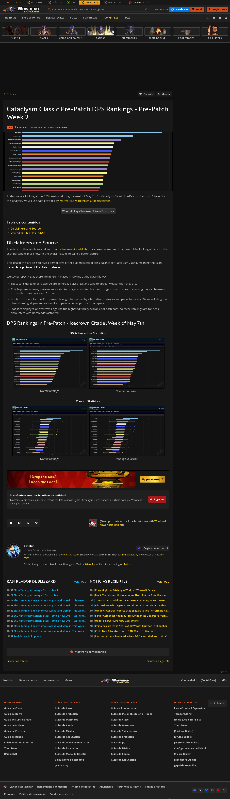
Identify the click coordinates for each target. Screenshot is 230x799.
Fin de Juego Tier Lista (187, 719)
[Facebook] (19, 523)
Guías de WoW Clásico (125, 702)
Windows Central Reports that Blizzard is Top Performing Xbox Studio (132, 610)
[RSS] (224, 790)
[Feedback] (219, 17)
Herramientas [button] (55, 17)
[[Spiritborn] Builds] (185, 765)
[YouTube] (218, 790)
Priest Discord (71, 554)
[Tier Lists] (61, 765)
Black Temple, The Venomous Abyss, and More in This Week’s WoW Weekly (50, 610)
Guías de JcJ (118, 742)
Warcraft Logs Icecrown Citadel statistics (84, 201)
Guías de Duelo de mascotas (72, 742)
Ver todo (80, 581)
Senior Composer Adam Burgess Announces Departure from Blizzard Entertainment (132, 615)
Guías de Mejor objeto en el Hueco (131, 713)
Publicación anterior (17, 661)
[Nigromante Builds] (186, 742)
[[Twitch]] (138, 548)
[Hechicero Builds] (185, 759)
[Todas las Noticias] (7, 3)
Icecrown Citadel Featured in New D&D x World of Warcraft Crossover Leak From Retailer (132, 636)
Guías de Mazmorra (66, 719)
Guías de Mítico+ (14, 725)
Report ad (223, 672)
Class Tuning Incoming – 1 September (36, 595)
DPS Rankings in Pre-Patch (28, 232)
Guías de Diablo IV (185, 702)
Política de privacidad (32, 794)
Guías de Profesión (15, 731)
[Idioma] (225, 17)
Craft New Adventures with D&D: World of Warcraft (125, 631)
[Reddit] (28, 523)
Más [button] (127, 17)
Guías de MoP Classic (68, 702)
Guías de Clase (13, 708)
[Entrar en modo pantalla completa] (208, 17)
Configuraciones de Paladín (190, 748)
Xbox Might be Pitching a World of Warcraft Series (125, 590)
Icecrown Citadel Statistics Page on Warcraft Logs (93, 249)
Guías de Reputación (67, 736)
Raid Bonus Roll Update (27, 636)
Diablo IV (138, 2)
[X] (200, 790)
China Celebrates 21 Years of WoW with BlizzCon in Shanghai (131, 626)
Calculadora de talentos (18, 742)
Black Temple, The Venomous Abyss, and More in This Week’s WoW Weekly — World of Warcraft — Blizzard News (50, 600)
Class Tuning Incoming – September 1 (36, 590)
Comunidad (90, 17)
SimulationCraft (128, 554)
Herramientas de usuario (52, 786)
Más (224, 680)
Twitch (127, 564)
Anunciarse (106, 786)
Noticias (10, 17)
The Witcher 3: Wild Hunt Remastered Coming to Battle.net (130, 600)
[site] (93, 523)
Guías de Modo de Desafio (70, 754)
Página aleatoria (155, 786)
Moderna (37, 2)
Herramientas (51, 680)
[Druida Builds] (183, 736)
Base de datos (31, 17)
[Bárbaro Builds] (183, 731)
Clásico (57, 2)
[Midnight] (10, 754)
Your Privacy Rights (129, 786)
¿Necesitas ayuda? (21, 786)
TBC (73, 2)
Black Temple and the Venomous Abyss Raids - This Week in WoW (132, 595)
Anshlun (62, 127)
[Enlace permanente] (36, 523)
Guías (73, 17)
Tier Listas (10, 748)
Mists (111, 2)
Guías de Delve (13, 713)
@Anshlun (90, 564)
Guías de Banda (13, 736)
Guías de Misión (64, 731)
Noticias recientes (108, 581)
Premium (9, 794)
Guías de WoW (13, 702)
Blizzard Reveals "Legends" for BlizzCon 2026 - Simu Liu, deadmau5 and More (132, 605)
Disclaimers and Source (26, 228)
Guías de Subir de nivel (17, 719)
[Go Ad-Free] (111, 17)
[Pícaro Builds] (182, 754)
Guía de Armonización (124, 708)
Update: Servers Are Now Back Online (117, 620)
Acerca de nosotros (83, 786)
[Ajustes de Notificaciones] (214, 17)
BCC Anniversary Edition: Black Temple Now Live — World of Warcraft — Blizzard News (50, 615)
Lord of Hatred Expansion (189, 708)
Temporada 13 (183, 713)
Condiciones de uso (61, 794)
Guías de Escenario (66, 748)
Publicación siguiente (158, 661)
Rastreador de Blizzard (31, 581)
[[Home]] (22, 9)
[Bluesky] (11, 523)
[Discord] (194, 790)
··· (120, 2)
